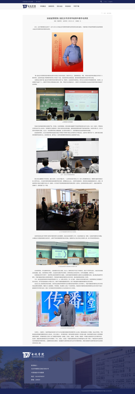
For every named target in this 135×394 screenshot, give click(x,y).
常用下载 (76, 6)
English (110, 1)
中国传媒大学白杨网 (28, 1)
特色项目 (68, 6)
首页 (105, 13)
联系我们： (34, 365)
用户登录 (38, 1)
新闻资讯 (51, 6)
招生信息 (59, 6)
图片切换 (109, 13)
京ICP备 (103, 391)
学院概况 (43, 6)
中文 (105, 1)
